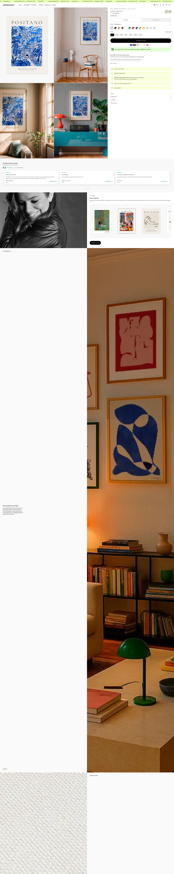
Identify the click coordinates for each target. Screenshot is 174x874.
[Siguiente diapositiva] (170, 24)
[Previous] (86, 189)
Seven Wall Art (116, 13)
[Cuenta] (163, 5)
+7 (150, 45)
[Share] (169, 11)
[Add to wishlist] (166, 11)
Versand (112, 93)
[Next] (88, 189)
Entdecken (5, 769)
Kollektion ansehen (95, 242)
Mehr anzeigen (113, 63)
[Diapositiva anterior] (168, 24)
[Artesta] (10, 5)
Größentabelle (168, 31)
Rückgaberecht (113, 96)
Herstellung (112, 99)
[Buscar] (160, 5)
